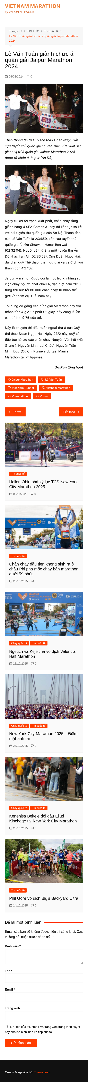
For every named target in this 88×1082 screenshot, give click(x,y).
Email (10, 989)
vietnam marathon (58, 387)
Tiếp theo (69, 412)
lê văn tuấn (53, 379)
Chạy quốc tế (19, 643)
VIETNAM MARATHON (32, 6)
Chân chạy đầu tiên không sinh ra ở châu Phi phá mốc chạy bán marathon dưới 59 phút (43, 569)
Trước (17, 412)
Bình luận (13, 946)
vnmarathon (20, 396)
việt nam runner (23, 387)
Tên (8, 971)
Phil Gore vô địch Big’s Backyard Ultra (43, 898)
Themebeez (42, 1072)
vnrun (44, 396)
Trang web (12, 1008)
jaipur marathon (22, 379)
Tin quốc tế (18, 473)
